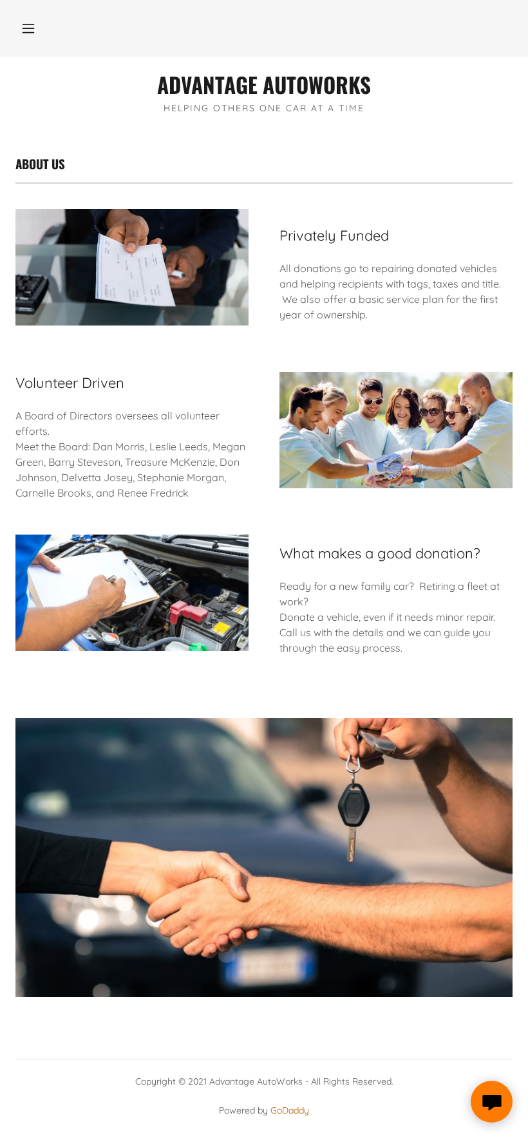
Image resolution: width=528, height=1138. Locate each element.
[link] (264, 90)
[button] (28, 28)
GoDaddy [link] (289, 1110)
